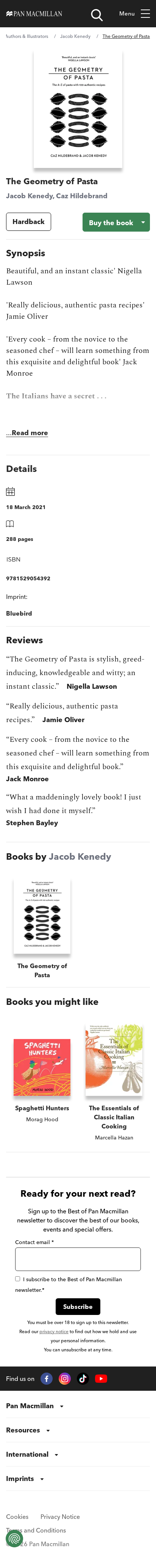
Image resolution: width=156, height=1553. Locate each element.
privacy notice (54, 1331)
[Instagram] (65, 1379)
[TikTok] (83, 1379)
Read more (30, 432)
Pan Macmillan (30, 1405)
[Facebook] (47, 1379)
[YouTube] (101, 1378)
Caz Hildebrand (82, 195)
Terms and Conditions (36, 1530)
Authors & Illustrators (26, 36)
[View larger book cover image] (78, 108)
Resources (23, 1430)
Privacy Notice (60, 1516)
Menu (127, 13)
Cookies (17, 1516)
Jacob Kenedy (75, 36)
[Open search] (97, 15)
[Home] (34, 13)
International (27, 1454)
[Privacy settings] (14, 1538)
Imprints (20, 1478)
